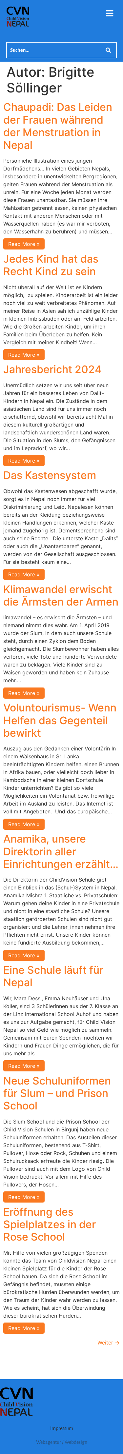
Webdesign (76, 1442)
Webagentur (48, 1442)
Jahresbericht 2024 (52, 369)
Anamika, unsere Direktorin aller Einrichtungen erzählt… (60, 851)
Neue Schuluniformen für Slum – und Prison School (57, 1093)
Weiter (108, 1342)
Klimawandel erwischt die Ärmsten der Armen (60, 595)
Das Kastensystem (49, 475)
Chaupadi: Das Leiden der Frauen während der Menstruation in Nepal (57, 126)
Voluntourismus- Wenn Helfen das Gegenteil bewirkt (59, 720)
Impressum (61, 1428)
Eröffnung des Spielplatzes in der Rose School (49, 1224)
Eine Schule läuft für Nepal (53, 976)
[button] (109, 14)
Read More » (24, 244)
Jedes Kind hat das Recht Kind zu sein (50, 265)
